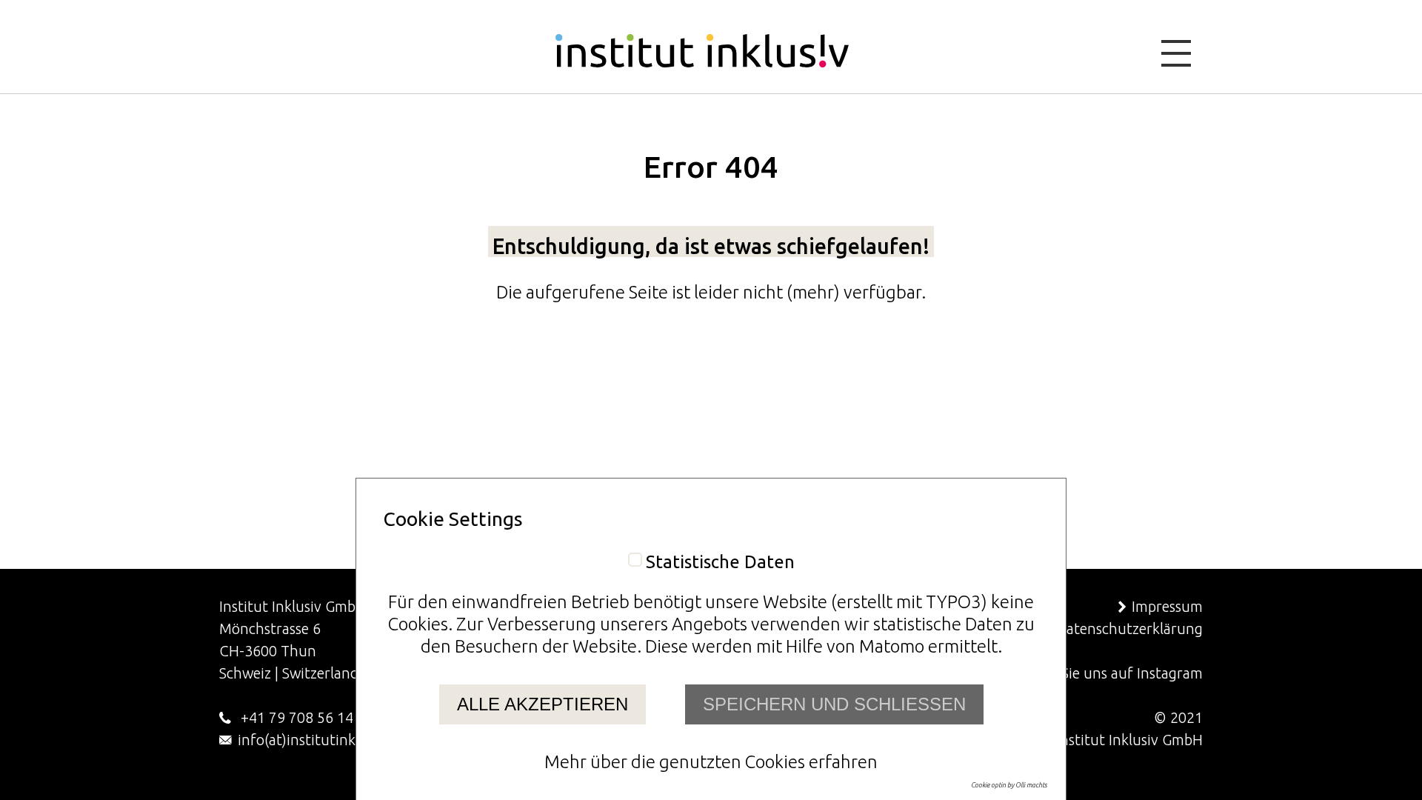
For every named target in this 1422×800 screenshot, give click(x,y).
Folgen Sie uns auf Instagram (1108, 672)
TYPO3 (953, 602)
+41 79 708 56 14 (295, 717)
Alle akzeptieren (542, 704)
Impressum (1167, 606)
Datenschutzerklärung (1129, 628)
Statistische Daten (720, 562)
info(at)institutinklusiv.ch (321, 739)
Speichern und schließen (834, 704)
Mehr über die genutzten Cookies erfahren (711, 762)
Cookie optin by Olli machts (1009, 785)
